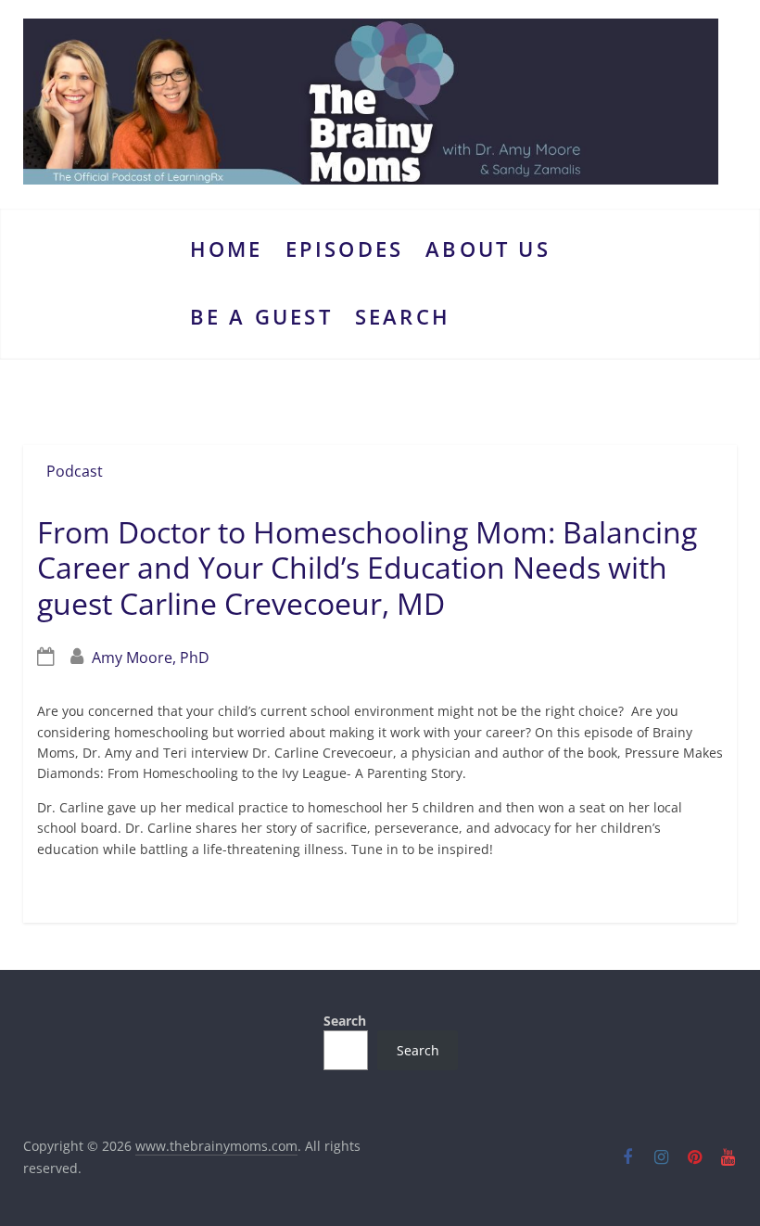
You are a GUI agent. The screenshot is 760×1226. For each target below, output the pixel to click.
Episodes (344, 249)
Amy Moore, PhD (150, 657)
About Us (488, 249)
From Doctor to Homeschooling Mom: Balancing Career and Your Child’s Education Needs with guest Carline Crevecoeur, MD (367, 567)
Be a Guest (261, 316)
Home (226, 249)
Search (402, 316)
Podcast (74, 471)
